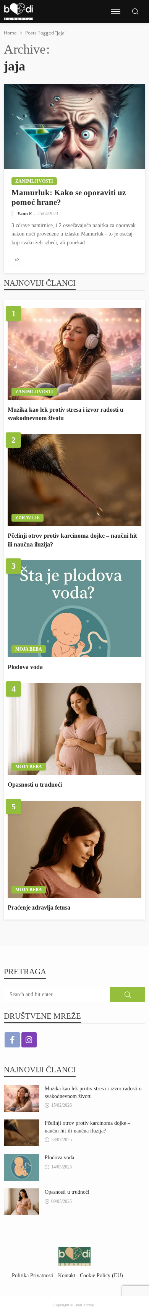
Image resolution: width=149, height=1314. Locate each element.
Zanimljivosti (34, 181)
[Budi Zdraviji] (74, 1256)
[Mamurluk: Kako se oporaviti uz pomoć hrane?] (74, 126)
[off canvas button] (115, 11)
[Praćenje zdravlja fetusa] (74, 849)
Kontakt (66, 1275)
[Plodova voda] (74, 608)
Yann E (24, 213)
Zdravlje (27, 517)
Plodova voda (25, 667)
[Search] (135, 12)
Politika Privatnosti (32, 1275)
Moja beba (28, 649)
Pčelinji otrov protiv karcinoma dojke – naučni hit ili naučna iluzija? (72, 539)
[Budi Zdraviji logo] (18, 11)
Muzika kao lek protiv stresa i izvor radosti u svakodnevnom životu (65, 413)
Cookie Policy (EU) (101, 1275)
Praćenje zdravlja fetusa (39, 907)
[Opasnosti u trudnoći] (74, 729)
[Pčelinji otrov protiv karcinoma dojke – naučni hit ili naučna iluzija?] (74, 480)
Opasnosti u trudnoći (35, 784)
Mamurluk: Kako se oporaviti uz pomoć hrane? (68, 197)
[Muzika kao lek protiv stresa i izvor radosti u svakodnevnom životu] (74, 354)
